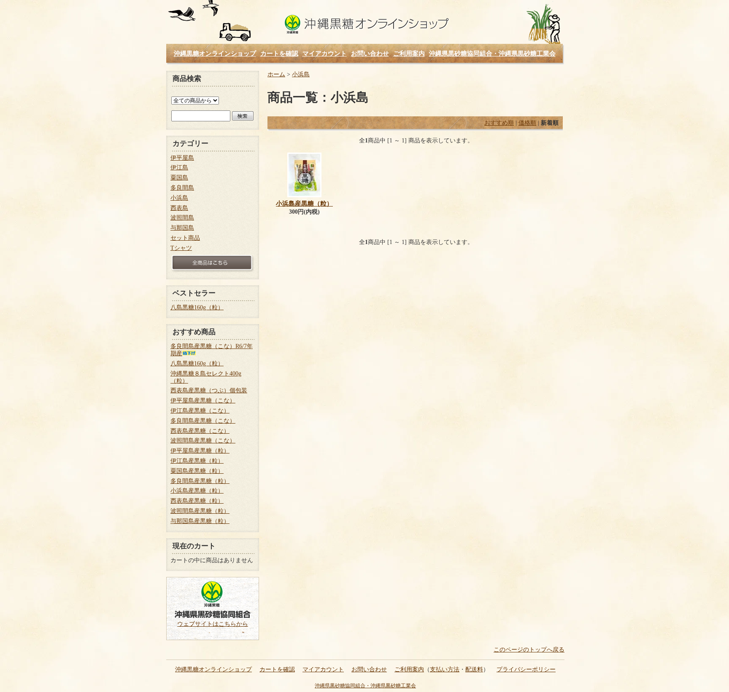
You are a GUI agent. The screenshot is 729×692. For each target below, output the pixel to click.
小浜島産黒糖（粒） (304, 203)
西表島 (179, 208)
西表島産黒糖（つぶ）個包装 (208, 390)
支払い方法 (444, 669)
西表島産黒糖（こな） (200, 431)
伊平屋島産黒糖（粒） (200, 451)
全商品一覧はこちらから (212, 263)
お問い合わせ (370, 53)
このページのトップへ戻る (529, 649)
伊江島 (179, 167)
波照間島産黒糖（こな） (202, 440)
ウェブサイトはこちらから (212, 624)
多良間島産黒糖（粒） (200, 481)
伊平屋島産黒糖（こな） (202, 400)
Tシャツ (181, 248)
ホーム (276, 74)
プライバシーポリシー (526, 669)
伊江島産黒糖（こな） (200, 411)
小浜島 (301, 74)
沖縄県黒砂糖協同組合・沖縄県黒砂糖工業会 (492, 53)
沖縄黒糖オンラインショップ (366, 24)
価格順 (527, 123)
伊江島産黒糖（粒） (197, 461)
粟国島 (179, 177)
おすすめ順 (499, 123)
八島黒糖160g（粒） (197, 307)
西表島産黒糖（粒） (197, 501)
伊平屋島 (182, 158)
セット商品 (185, 238)
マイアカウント (324, 53)
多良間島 (182, 188)
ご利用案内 (409, 53)
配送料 (474, 669)
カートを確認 (279, 53)
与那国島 (182, 228)
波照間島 (182, 218)
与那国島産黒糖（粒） (200, 521)
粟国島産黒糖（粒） (197, 471)
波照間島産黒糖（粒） (200, 511)
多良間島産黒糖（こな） (202, 421)
